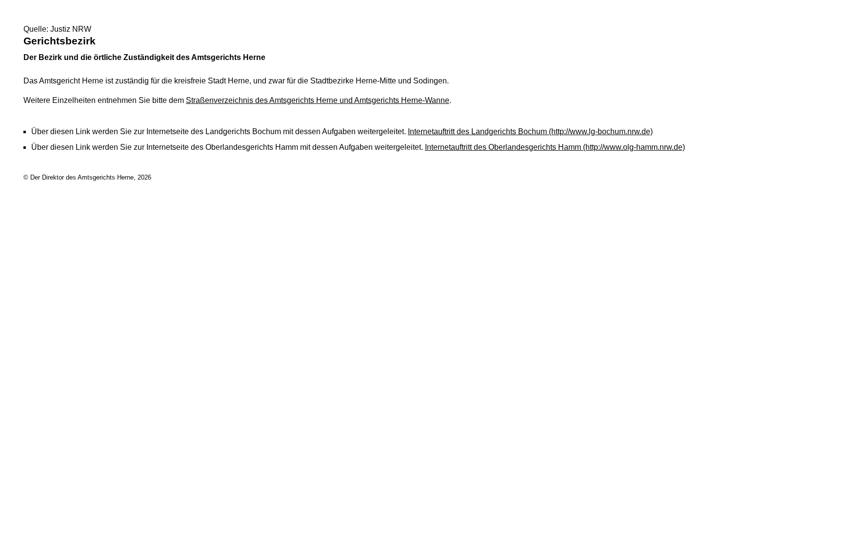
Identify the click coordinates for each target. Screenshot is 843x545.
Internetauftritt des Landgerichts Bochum (530, 131)
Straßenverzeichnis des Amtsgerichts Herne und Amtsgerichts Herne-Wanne (317, 100)
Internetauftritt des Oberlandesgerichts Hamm (555, 147)
